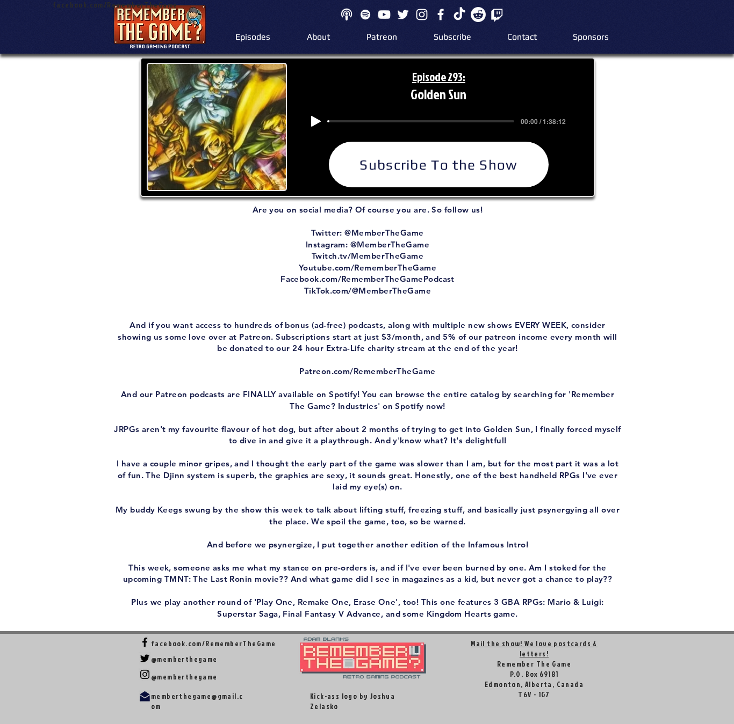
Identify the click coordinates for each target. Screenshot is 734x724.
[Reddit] (478, 14)
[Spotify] (365, 14)
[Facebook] (440, 14)
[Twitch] (497, 14)
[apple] (346, 14)
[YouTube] (384, 14)
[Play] (316, 121)
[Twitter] (403, 14)
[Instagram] (421, 14)
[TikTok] (459, 14)
